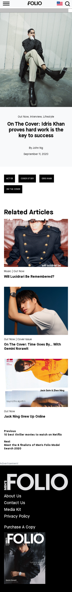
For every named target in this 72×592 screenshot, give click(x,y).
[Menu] (5, 4)
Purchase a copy (19, 527)
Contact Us (14, 503)
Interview (36, 117)
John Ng (38, 148)
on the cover (13, 189)
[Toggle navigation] (67, 3)
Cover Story (27, 178)
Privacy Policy (17, 516)
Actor (9, 178)
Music (7, 271)
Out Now (23, 117)
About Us (12, 496)
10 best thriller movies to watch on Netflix (33, 434)
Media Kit (12, 510)
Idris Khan (47, 178)
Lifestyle (48, 117)
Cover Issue (24, 339)
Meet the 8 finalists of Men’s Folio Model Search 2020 (32, 446)
